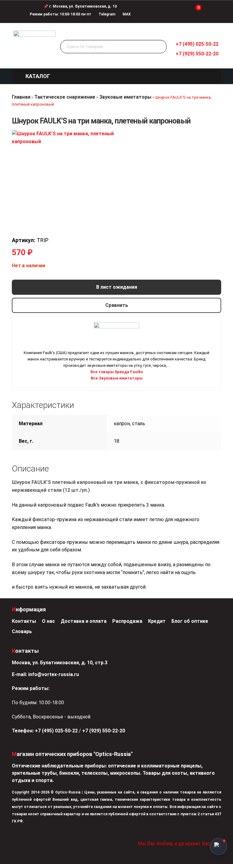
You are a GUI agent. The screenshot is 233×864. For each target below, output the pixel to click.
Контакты (24, 621)
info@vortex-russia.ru (53, 674)
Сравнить (116, 305)
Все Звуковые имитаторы (117, 378)
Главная (21, 97)
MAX (126, 14)
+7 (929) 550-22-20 (197, 54)
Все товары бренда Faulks (116, 372)
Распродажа (127, 621)
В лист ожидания (116, 287)
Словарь (22, 631)
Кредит (157, 621)
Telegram (106, 14)
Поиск (160, 46)
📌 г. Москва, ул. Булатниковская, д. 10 (80, 6)
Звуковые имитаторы (125, 97)
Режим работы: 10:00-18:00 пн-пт (60, 14)
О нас (48, 621)
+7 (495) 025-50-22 (197, 44)
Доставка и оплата (83, 621)
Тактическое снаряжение (64, 97)
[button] (37, 76)
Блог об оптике (189, 621)
